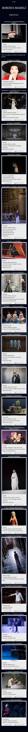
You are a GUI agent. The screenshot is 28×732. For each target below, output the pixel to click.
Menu (14, 1)
